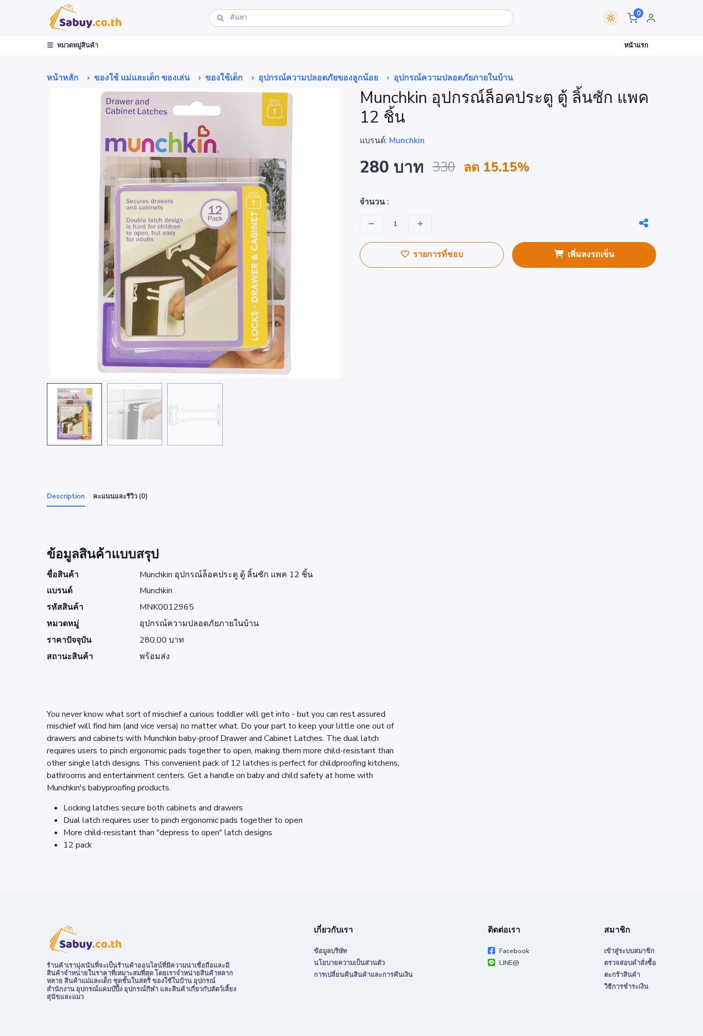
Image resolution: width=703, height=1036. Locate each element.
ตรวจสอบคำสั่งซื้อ (630, 963)
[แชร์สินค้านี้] (644, 223)
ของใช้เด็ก (224, 77)
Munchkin (407, 140)
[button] (632, 18)
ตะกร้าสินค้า (622, 974)
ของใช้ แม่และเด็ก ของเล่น (142, 77)
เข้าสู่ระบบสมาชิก (629, 951)
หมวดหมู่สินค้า (77, 45)
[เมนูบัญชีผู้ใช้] (651, 18)
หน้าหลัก (63, 77)
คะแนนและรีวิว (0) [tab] (120, 496)
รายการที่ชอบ (438, 254)
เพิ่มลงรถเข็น (591, 254)
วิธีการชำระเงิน (626, 986)
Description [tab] (66, 496)
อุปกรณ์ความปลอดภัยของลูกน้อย (318, 77)
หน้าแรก (636, 45)
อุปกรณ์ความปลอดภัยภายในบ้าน (453, 77)
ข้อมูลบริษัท (330, 951)
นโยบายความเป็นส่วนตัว (349, 963)
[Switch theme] (611, 18)
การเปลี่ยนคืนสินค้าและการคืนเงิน (363, 974)
